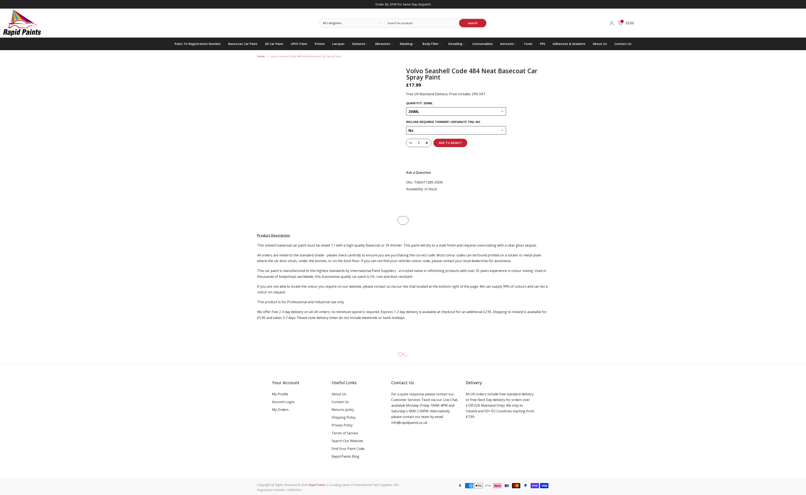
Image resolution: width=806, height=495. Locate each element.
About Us (600, 44)
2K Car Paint (274, 44)
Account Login (283, 402)
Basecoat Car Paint (243, 44)
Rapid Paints (317, 485)
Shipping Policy (344, 417)
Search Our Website (347, 441)
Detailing (455, 44)
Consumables (482, 44)
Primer (320, 44)
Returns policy (343, 409)
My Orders (280, 409)
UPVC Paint (299, 44)
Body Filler (430, 44)
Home (261, 56)
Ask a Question (418, 172)
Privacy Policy (342, 425)
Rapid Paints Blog (345, 456)
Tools (528, 44)
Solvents (358, 44)
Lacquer (338, 44)
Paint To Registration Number (198, 44)
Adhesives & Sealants (569, 44)
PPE (542, 44)
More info (537, 158)
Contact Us (623, 44)
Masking (406, 44)
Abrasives (382, 44)
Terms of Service (345, 433)
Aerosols (507, 44)
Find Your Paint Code (348, 448)
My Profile (280, 394)
